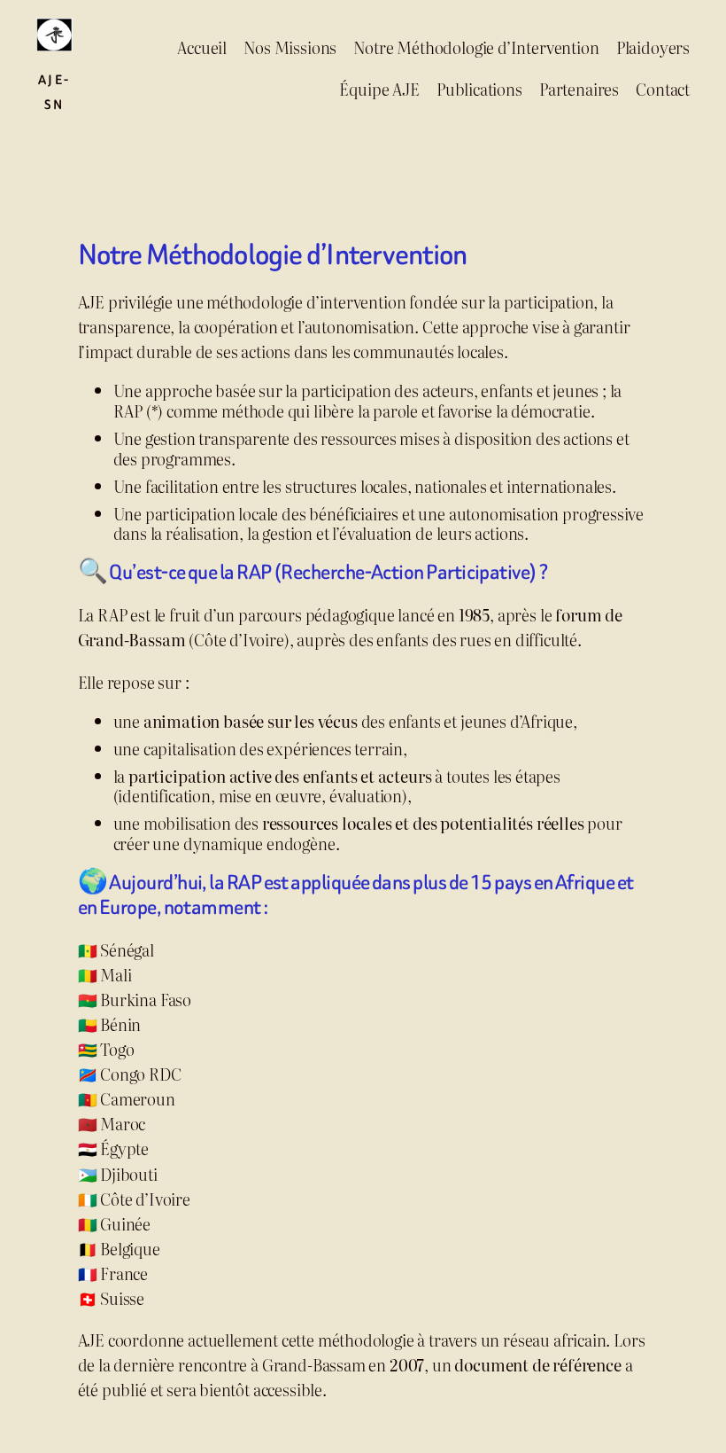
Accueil (202, 47)
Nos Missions (289, 47)
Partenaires (579, 88)
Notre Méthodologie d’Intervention (476, 47)
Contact (663, 88)
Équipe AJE (379, 88)
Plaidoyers (653, 47)
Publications (479, 88)
